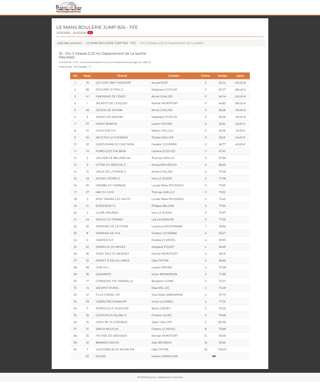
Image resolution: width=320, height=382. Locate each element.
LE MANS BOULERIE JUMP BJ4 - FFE (111, 43)
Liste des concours (69, 43)
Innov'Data (177, 377)
